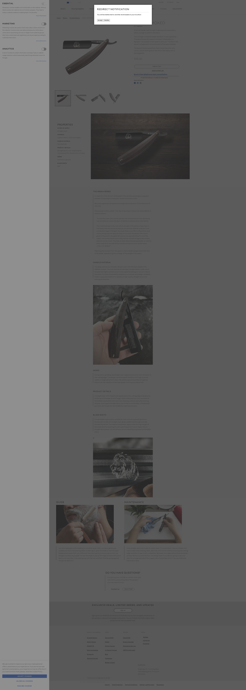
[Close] (150, 7)
